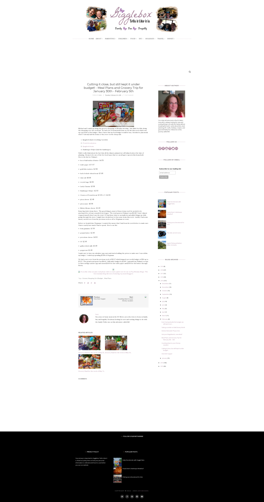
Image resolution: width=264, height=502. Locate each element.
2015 (162, 281)
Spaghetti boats (88, 146)
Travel (160, 39)
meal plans (107, 278)
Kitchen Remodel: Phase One (171, 331)
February (165, 319)
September (165, 294)
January (164, 358)
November (165, 287)
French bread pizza (89, 143)
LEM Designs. (143, 491)
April (163, 312)
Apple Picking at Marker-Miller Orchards (174, 244)
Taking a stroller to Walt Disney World (173, 327)
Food (132, 39)
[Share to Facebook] (85, 283)
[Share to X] (88, 283)
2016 (162, 277)
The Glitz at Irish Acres (174, 233)
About (98, 39)
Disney (170, 39)
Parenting (110, 39)
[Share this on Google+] (91, 283)
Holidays (149, 39)
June (163, 305)
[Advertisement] (132, 57)
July (163, 301)
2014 (162, 363)
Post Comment (129, 95)
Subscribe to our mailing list (170, 169)
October (164, 291)
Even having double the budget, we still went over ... (173, 323)
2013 (162, 366)
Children (122, 39)
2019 (162, 266)
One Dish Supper (167, 354)
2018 (162, 270)
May (163, 308)
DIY (140, 39)
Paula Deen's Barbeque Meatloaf (133, 468)
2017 (162, 273)
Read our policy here (83, 460)
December (165, 283)
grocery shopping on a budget (92, 278)
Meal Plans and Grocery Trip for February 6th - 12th (172, 339)
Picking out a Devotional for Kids (133, 477)
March (164, 315)
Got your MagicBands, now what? (172, 334)
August (164, 298)
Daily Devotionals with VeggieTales (174, 203)
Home (91, 38)
